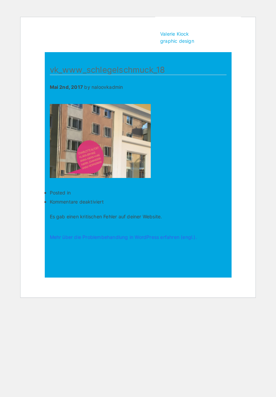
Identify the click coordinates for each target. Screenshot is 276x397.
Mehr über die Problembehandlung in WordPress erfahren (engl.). (123, 237)
